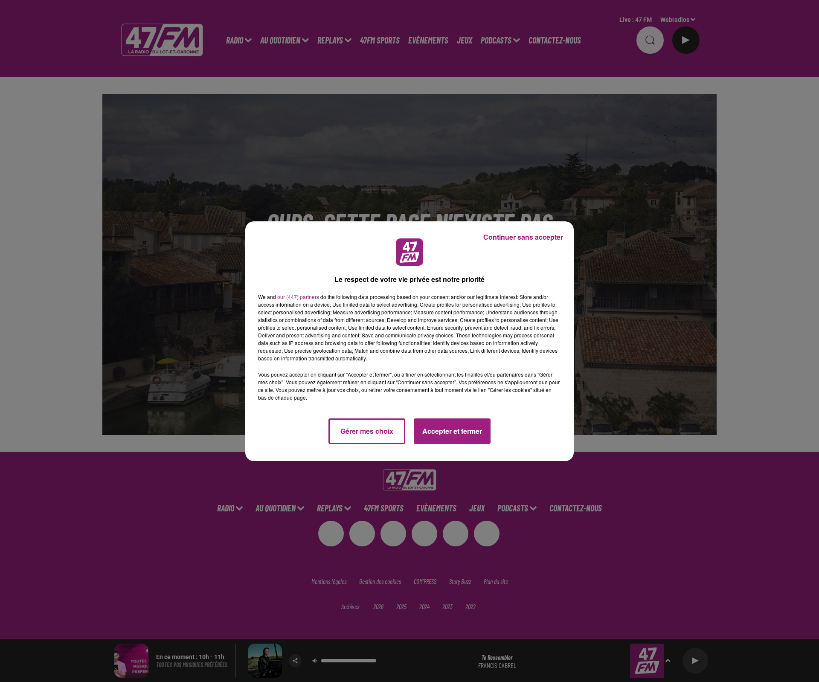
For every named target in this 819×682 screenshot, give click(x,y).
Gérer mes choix (366, 431)
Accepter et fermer (452, 431)
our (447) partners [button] (298, 296)
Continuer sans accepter (523, 237)
